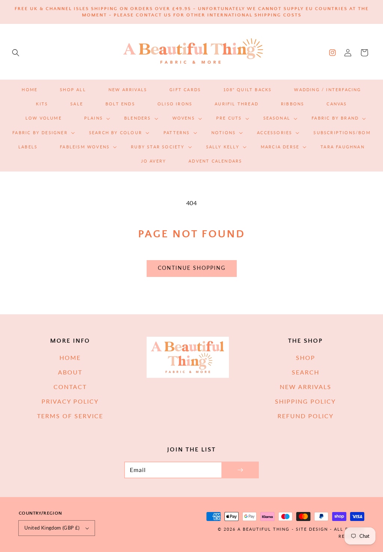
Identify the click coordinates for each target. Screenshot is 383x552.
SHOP (305, 357)
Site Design (312, 529)
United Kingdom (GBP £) (52, 528)
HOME (70, 357)
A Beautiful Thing (263, 529)
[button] (15, 52)
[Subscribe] (240, 470)
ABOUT (70, 372)
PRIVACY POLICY (70, 401)
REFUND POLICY (306, 415)
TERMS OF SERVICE (70, 415)
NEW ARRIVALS (305, 386)
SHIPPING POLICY (305, 401)
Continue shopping (192, 268)
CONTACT (70, 386)
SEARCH (305, 372)
